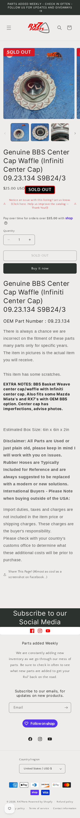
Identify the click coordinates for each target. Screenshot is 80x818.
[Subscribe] (66, 707)
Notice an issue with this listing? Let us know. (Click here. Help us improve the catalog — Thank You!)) (40, 203)
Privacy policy (16, 808)
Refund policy (65, 801)
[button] (9, 28)
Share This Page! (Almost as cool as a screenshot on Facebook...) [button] (35, 574)
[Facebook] (32, 631)
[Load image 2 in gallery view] (40, 132)
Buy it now (40, 268)
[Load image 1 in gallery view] (20, 132)
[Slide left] (5, 133)
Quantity (9, 230)
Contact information (64, 808)
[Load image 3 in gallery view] (60, 132)
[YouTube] (48, 631)
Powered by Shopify (40, 801)
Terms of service (39, 808)
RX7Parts (22, 801)
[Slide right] (75, 133)
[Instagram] (40, 631)
